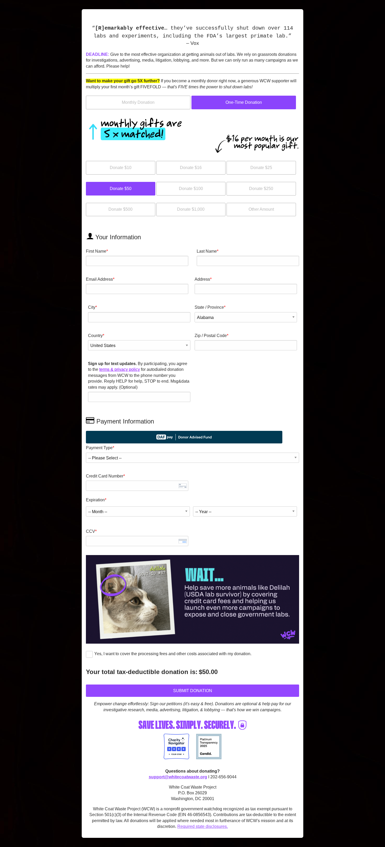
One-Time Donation (244, 102)
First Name (96, 251)
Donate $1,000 (191, 209)
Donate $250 (261, 188)
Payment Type (99, 448)
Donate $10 (120, 167)
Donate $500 (120, 209)
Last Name (207, 251)
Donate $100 (191, 188)
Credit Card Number (104, 476)
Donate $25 (261, 167)
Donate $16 (191, 167)
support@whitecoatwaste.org (178, 777)
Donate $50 (120, 188)
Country (95, 335)
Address (202, 279)
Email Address (99, 279)
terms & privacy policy (119, 369)
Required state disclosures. (202, 826)
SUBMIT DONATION (192, 690)
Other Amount (261, 209)
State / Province (209, 307)
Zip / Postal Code (211, 335)
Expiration (95, 500)
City (91, 307)
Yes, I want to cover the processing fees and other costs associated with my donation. (172, 653)
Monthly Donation (138, 102)
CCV (90, 531)
